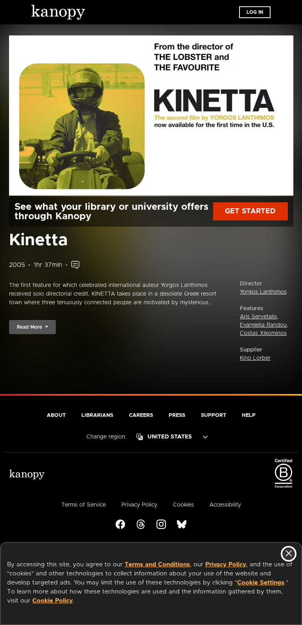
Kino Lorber (255, 358)
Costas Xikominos (263, 333)
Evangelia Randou (263, 325)
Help (249, 415)
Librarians (97, 415)
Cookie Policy (52, 601)
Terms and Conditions (157, 565)
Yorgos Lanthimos (263, 292)
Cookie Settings (260, 583)
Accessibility (225, 505)
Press (177, 415)
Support (213, 415)
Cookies (183, 505)
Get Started (250, 211)
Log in (255, 12)
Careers (141, 415)
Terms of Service (83, 505)
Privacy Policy (225, 565)
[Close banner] (288, 553)
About (56, 415)
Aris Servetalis (258, 317)
